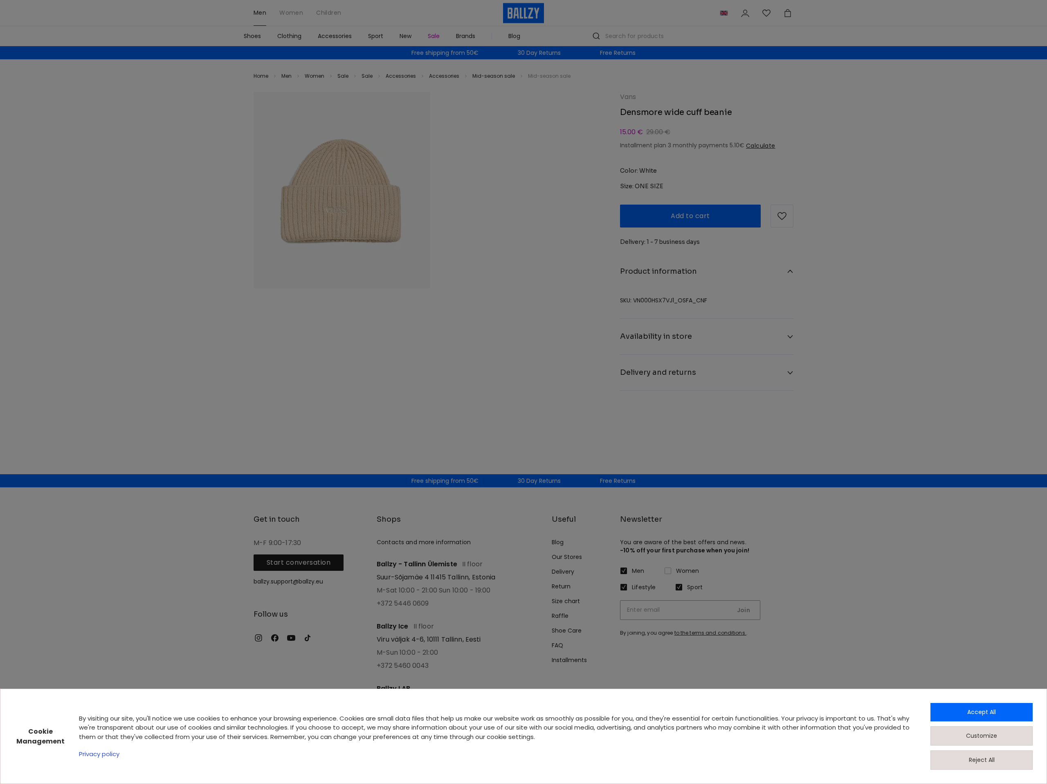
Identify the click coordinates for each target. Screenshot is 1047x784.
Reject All (982, 760)
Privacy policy (99, 754)
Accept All (981, 712)
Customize (981, 736)
